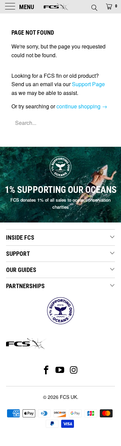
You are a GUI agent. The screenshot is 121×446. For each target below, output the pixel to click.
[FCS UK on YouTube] (60, 370)
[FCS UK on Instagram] (74, 370)
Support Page (88, 84)
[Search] (93, 6)
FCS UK (68, 396)
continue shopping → (81, 106)
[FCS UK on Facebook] (46, 370)
